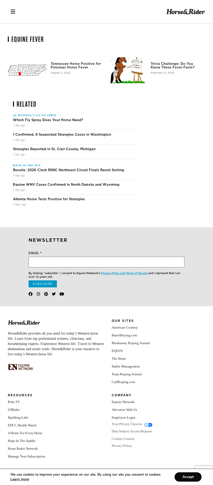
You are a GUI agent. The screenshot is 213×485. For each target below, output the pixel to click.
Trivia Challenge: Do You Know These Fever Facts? (173, 65)
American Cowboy (125, 327)
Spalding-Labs (18, 417)
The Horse (119, 359)
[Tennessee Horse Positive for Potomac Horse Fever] (27, 70)
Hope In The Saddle (22, 441)
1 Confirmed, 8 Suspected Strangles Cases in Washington (62, 134)
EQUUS (117, 351)
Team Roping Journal (127, 374)
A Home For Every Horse (25, 433)
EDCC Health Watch (22, 425)
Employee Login (123, 417)
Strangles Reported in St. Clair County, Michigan (54, 149)
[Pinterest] (46, 294)
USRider (14, 410)
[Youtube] (62, 294)
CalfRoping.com (123, 382)
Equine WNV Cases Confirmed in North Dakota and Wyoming (66, 184)
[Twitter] (54, 294)
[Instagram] (38, 294)
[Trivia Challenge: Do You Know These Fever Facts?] (127, 70)
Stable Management (126, 366)
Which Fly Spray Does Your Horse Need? (48, 120)
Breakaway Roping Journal (131, 343)
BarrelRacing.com (124, 335)
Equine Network (123, 402)
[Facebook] (30, 294)
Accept (188, 476)
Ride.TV (14, 402)
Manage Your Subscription (26, 456)
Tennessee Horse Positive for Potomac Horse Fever (76, 65)
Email (35, 253)
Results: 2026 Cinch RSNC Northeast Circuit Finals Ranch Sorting (68, 170)
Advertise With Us (124, 410)
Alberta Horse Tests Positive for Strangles (49, 199)
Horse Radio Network (23, 449)
